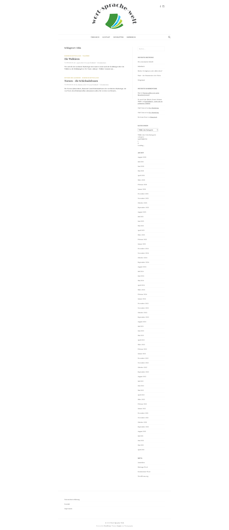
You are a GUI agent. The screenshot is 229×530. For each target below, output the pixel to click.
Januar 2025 (142, 244)
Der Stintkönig (154, 108)
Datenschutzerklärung (72, 499)
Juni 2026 (141, 166)
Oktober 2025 (142, 203)
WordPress (107, 526)
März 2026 (141, 180)
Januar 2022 (142, 408)
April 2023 (141, 340)
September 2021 (143, 427)
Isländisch (141, 66)
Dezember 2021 (143, 413)
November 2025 (143, 198)
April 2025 (141, 230)
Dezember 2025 (143, 194)
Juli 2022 (140, 381)
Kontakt (106, 37)
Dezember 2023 (143, 303)
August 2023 (142, 322)
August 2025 (142, 212)
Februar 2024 (142, 294)
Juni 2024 (141, 276)
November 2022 (143, 363)
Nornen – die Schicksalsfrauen (81, 81)
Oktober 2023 (142, 312)
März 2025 (141, 235)
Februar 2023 (142, 349)
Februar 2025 (142, 239)
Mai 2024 (141, 280)
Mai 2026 (141, 171)
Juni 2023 (141, 331)
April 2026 (141, 175)
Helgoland (141, 80)
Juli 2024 (141, 271)
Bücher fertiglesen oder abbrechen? (150, 71)
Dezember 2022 (143, 358)
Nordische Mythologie (72, 56)
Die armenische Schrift (145, 62)
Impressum (131, 37)
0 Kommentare (101, 63)
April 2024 (141, 285)
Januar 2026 (142, 189)
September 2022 (143, 372)
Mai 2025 (141, 226)
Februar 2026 (142, 184)
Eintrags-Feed (143, 467)
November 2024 (143, 253)
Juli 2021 (140, 436)
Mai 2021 (140, 445)
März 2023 (141, 344)
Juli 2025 (140, 216)
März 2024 (141, 290)
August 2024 (142, 267)
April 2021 (141, 449)
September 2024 (143, 262)
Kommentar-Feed (144, 472)
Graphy (119, 526)
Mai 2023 (141, 335)
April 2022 (141, 395)
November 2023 (143, 308)
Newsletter (118, 37)
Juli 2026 (140, 162)
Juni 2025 (141, 221)
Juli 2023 (140, 326)
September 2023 (143, 317)
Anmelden (141, 462)
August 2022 (142, 376)
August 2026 (142, 157)
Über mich (95, 37)
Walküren (86, 56)
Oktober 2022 (142, 367)
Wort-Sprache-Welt (117, 523)
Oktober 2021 (142, 422)
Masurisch (153, 117)
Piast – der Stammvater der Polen (149, 75)
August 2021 (142, 431)
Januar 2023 (142, 354)
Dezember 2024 (143, 248)
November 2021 (143, 418)
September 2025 (143, 207)
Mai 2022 (141, 390)
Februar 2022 (142, 404)
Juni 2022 (141, 386)
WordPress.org (143, 476)
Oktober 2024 (142, 258)
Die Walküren (72, 59)
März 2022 (141, 399)
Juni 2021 (141, 440)
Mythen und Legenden (72, 78)
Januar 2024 (142, 299)
